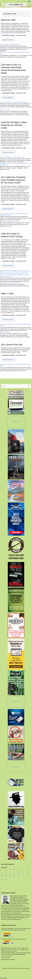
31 (23, 876)
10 (23, 872)
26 (1, 876)
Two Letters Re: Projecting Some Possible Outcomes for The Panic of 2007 (13, 180)
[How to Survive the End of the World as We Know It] (16, 600)
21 (10, 875)
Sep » (6, 879)
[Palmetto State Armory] (16, 519)
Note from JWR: (8, 20)
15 (14, 873)
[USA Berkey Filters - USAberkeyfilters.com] (16, 752)
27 (6, 876)
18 (27, 873)
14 (10, 873)
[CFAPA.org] (16, 799)
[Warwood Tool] (16, 851)
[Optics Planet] (16, 782)
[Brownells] (16, 654)
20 (6, 875)
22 (14, 875)
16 (18, 873)
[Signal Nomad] (16, 441)
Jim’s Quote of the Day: (12, 344)
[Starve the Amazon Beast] (16, 734)
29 (14, 876)
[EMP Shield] (16, 717)
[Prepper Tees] (16, 834)
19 (1, 875)
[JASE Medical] (16, 817)
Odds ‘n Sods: (7, 293)
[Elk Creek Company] (16, 548)
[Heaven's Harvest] (16, 625)
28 (10, 876)
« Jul (2, 879)
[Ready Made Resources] (16, 682)
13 (6, 873)
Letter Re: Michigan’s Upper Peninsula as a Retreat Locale (14, 125)
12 (1, 873)
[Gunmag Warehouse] (16, 574)
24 (23, 875)
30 (18, 876)
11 (27, 872)
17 (23, 873)
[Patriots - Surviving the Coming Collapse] (16, 467)
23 (18, 875)
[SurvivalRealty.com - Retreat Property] (16, 402)
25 (27, 875)
